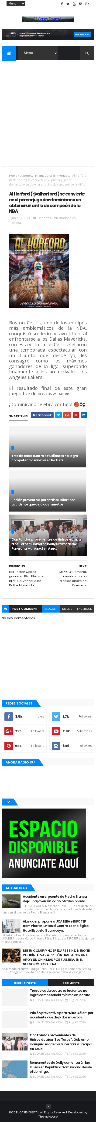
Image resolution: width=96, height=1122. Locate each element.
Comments (71, 983)
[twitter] (68, 4)
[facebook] (61, 4)
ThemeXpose (48, 1117)
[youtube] (74, 4)
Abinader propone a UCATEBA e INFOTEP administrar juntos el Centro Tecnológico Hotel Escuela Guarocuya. (56, 926)
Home (13, 176)
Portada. (64, 176)
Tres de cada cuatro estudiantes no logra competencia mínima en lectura (44, 458)
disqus (67, 609)
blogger (51, 609)
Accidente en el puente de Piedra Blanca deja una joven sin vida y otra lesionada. (55, 898)
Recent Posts (25, 983)
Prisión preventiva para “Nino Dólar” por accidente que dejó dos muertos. (43, 502)
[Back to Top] (48, 1106)
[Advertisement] (48, 110)
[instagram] (80, 4)
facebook (84, 609)
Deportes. (26, 176)
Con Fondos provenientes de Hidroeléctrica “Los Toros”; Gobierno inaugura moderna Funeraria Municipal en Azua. (46, 544)
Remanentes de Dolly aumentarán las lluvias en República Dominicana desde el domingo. (61, 1067)
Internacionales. (45, 176)
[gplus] (86, 4)
